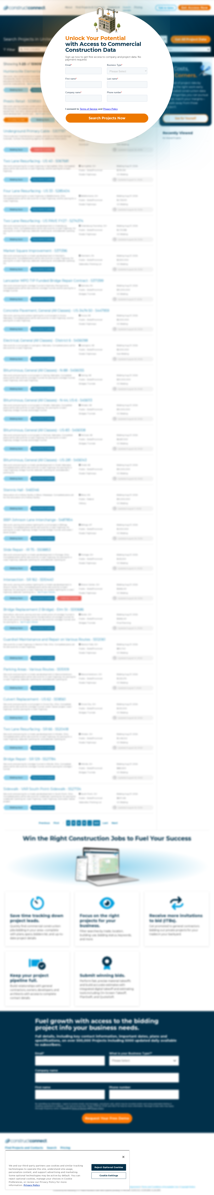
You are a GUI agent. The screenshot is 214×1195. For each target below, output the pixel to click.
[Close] (123, 1157)
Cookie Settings (108, 1175)
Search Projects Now (107, 118)
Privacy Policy (32, 1185)
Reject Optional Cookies (108, 1167)
